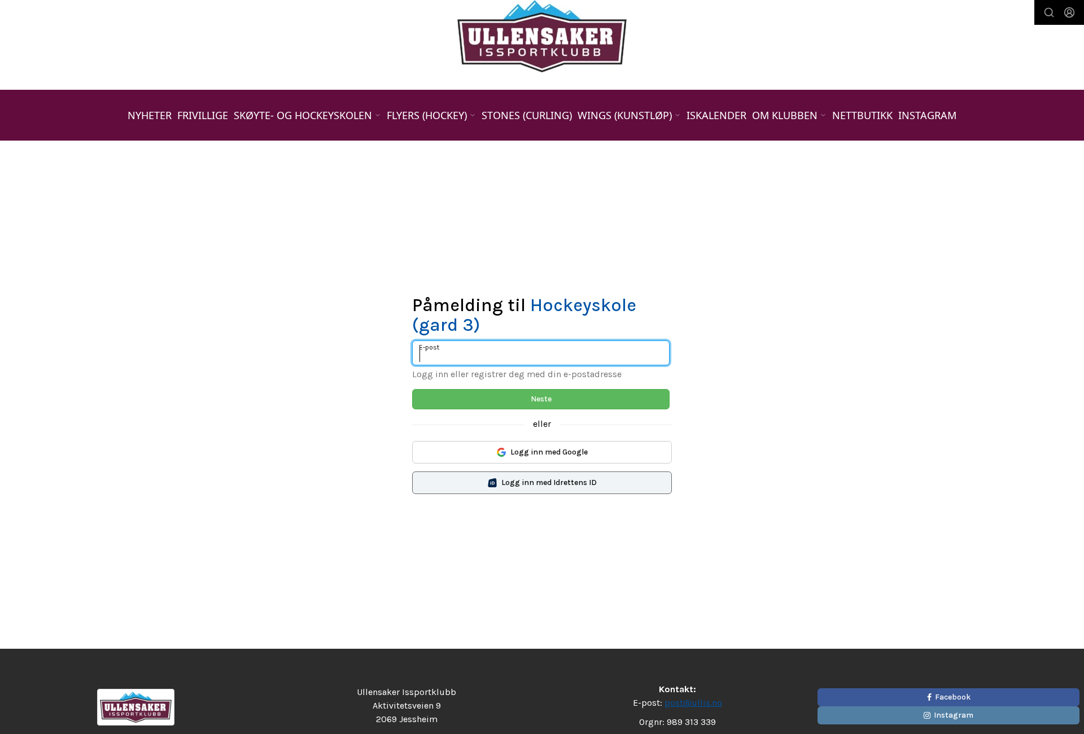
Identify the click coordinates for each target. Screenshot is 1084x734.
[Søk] (1049, 12)
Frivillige (202, 115)
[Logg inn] (1069, 12)
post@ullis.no (693, 702)
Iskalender (716, 115)
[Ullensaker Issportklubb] (542, 36)
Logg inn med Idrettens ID (549, 482)
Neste (541, 399)
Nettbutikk (862, 115)
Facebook (953, 697)
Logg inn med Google (549, 452)
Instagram (927, 115)
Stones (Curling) (527, 115)
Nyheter (150, 115)
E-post (429, 347)
